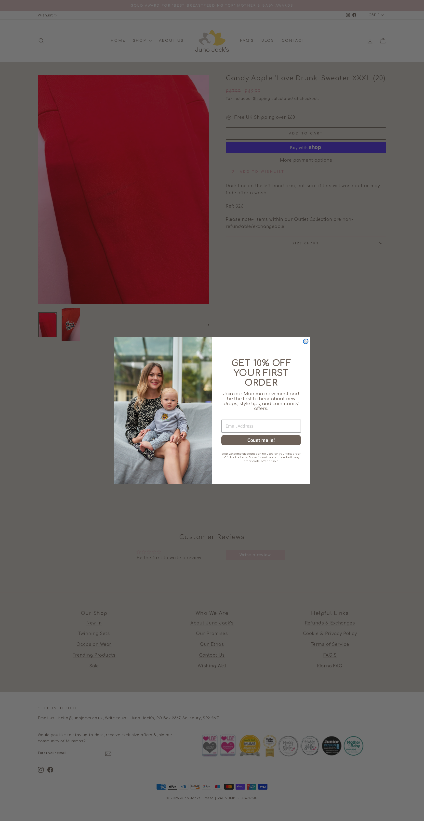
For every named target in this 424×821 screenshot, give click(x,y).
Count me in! (261, 440)
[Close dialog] (305, 341)
